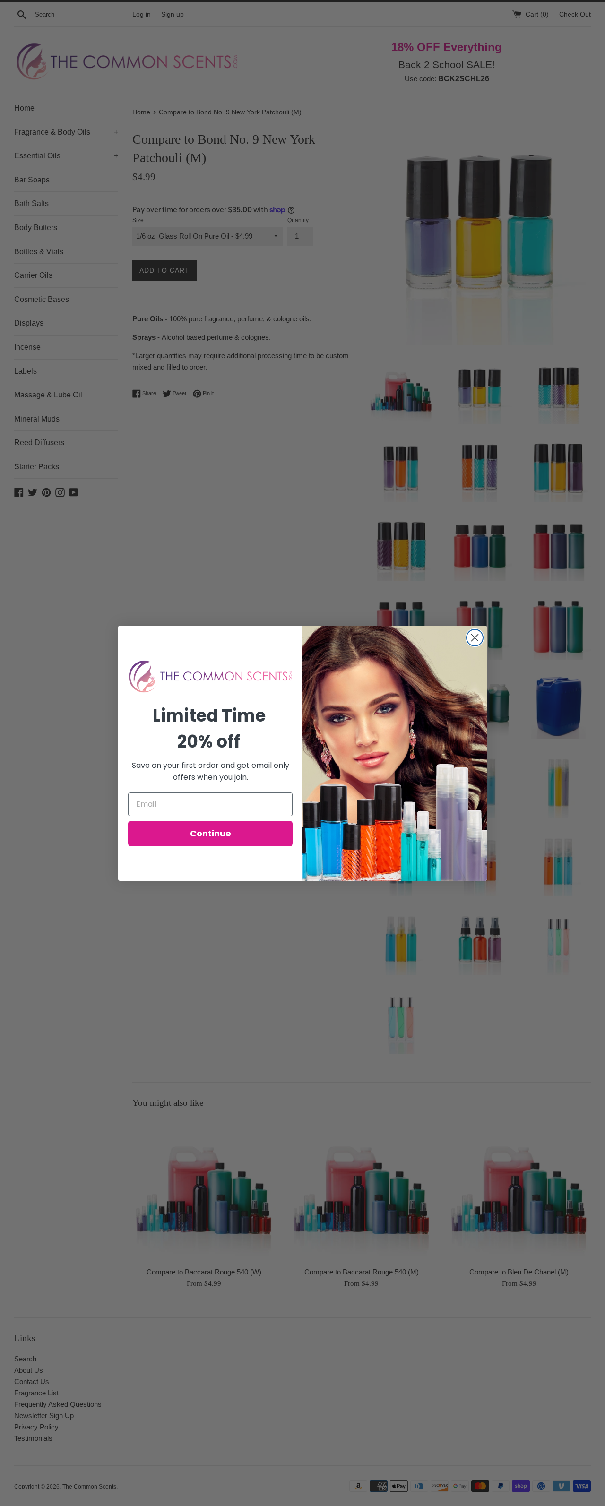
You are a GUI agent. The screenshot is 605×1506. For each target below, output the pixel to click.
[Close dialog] (475, 637)
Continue (210, 833)
